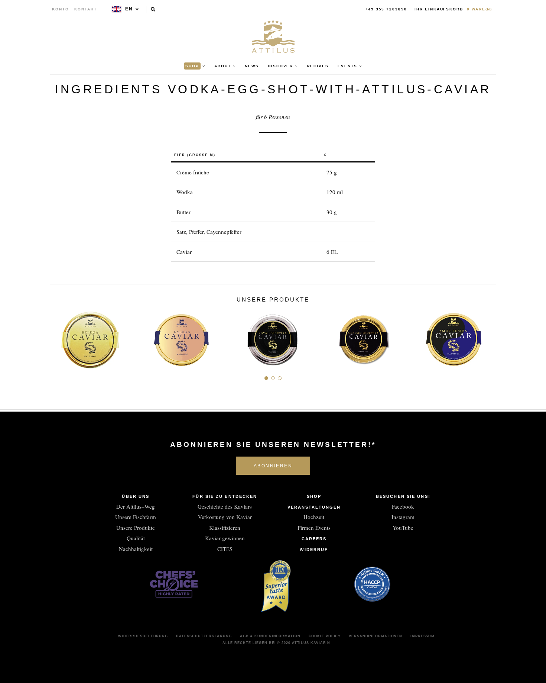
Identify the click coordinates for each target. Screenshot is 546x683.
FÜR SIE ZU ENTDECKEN (224, 496)
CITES (225, 548)
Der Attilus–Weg (135, 506)
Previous (58, 336)
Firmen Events (314, 527)
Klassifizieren (224, 527)
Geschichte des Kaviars (225, 506)
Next (487, 336)
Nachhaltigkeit (136, 548)
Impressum (422, 636)
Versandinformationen (375, 636)
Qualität (136, 538)
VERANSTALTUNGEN (314, 507)
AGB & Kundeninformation (270, 636)
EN (129, 9)
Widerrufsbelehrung (143, 636)
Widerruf (314, 549)
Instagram (403, 517)
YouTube (403, 527)
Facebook (403, 506)
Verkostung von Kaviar (225, 517)
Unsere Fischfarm (135, 517)
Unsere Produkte (135, 527)
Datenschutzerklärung (204, 636)
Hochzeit (313, 517)
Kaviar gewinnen (225, 538)
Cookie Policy (325, 636)
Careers (314, 539)
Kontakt (85, 9)
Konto (60, 9)
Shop (314, 496)
